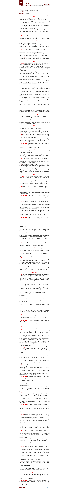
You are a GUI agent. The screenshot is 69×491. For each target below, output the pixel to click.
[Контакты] (49, 487)
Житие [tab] (26, 13)
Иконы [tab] (28, 13)
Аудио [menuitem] (43, 5)
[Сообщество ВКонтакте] (48, 487)
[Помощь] (49, 15)
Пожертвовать (22, 487)
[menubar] (34, 5)
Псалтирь (32, 5)
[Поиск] (47, 15)
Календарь (22, 5)
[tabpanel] (34, 250)
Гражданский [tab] (22, 13)
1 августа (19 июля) (25, 11)
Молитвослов (26, 5)
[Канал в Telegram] (46, 487)
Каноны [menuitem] (40, 5)
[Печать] (45, 15)
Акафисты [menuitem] (36, 5)
